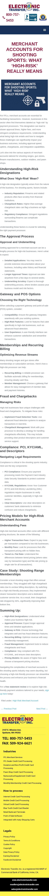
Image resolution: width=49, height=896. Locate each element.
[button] (45, 30)
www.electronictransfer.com (24, 880)
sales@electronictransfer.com (24, 889)
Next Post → (42, 709)
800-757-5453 (21, 738)
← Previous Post (8, 709)
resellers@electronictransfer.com (24, 884)
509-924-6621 (21, 743)
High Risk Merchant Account (25, 701)
